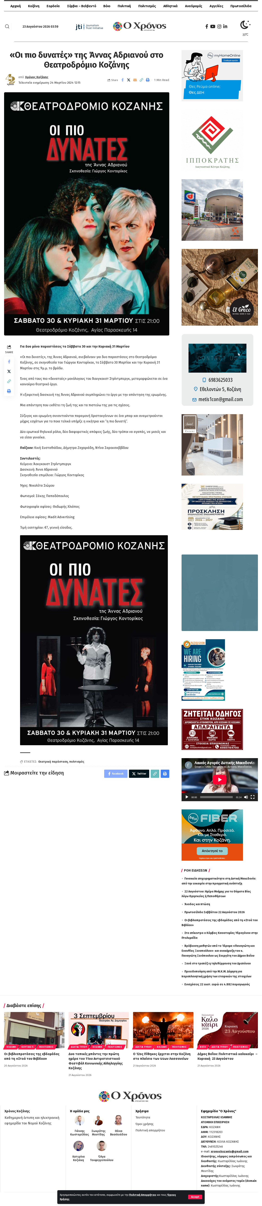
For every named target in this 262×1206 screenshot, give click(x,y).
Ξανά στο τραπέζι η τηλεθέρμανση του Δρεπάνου (217, 963)
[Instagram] (219, 26)
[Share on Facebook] (122, 80)
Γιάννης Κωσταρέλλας (79, 1133)
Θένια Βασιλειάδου (118, 1133)
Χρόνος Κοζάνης (36, 77)
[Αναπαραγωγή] (187, 797)
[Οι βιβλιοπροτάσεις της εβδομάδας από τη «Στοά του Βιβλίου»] (34, 1030)
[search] (7, 26)
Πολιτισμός (46, 1047)
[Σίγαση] (246, 797)
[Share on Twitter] (129, 80)
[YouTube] (212, 26)
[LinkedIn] (225, 26)
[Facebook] (206, 26)
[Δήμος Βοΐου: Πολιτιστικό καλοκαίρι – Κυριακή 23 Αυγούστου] (228, 1030)
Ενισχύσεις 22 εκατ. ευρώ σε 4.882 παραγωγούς (217, 984)
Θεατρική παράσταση (53, 761)
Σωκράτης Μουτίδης (98, 1133)
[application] (220, 779)
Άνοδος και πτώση (197, 904)
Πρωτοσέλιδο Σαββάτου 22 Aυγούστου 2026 (214, 912)
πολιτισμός (76, 761)
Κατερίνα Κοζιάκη (78, 1158)
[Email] (135, 80)
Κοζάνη (11, 1047)
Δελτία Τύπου (79, 1047)
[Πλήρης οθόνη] (253, 797)
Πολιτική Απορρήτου (142, 1194)
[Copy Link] (141, 80)
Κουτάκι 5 (27, 1047)
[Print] (148, 80)
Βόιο (203, 1047)
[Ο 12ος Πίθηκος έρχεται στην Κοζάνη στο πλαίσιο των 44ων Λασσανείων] (163, 1030)
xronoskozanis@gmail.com (229, 1151)
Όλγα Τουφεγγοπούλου (101, 1158)
